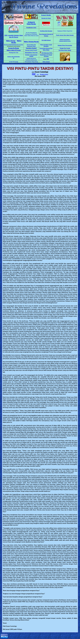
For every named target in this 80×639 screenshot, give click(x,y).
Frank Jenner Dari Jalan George (65, 35)
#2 (13, 58)
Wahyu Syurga (10, 41)
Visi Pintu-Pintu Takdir (65, 50)
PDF (34, 74)
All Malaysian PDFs (46, 53)
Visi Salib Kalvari (46, 40)
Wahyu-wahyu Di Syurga (14, 50)
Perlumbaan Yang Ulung (31, 61)
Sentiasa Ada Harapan (46, 31)
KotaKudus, (34, 34)
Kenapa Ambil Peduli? (31, 50)
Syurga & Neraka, (46, 15)
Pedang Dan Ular (13, 52)
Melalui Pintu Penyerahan (65, 45)
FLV (48, 59)
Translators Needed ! (31, 48)
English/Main (44, 74)
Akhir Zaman (46, 61)
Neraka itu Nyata (46, 18)
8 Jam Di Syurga (13, 61)
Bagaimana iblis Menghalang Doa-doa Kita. (13, 44)
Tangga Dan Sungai (65, 48)
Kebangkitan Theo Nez (31, 52)
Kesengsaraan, (28, 34)
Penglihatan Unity (31, 27)
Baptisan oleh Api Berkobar (14, 56)
